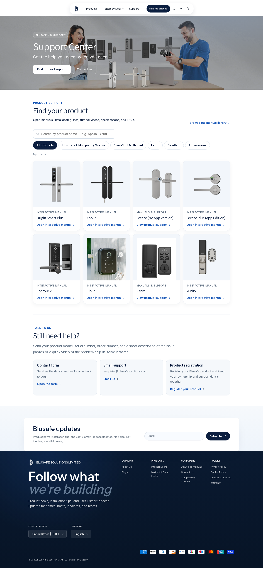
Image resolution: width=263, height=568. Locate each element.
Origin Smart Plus (50, 217)
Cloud (91, 290)
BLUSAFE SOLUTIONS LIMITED (52, 560)
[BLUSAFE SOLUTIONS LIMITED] (78, 8)
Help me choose (158, 8)
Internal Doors (159, 466)
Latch (155, 145)
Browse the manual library (209, 122)
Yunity (191, 290)
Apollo (91, 217)
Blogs (125, 472)
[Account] (181, 8)
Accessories (197, 145)
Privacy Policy (218, 466)
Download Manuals (192, 466)
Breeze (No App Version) (155, 217)
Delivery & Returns (221, 477)
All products (45, 145)
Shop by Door (113, 8)
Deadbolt (173, 145)
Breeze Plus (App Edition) (206, 217)
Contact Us (187, 472)
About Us (127, 466)
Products (91, 8)
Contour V (44, 290)
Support (134, 8)
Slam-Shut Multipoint (128, 145)
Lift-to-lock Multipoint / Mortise (84, 145)
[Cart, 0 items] (187, 8)
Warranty (216, 482)
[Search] (174, 8)
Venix (141, 290)
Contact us (84, 69)
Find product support (52, 69)
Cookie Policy (218, 472)
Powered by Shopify (78, 560)
